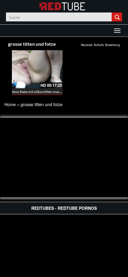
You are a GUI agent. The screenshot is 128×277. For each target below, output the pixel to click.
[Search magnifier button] (117, 16)
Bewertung (112, 45)
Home (10, 104)
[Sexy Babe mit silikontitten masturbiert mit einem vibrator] (37, 69)
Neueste (87, 45)
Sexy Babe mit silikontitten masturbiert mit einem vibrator (56, 91)
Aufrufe (99, 45)
